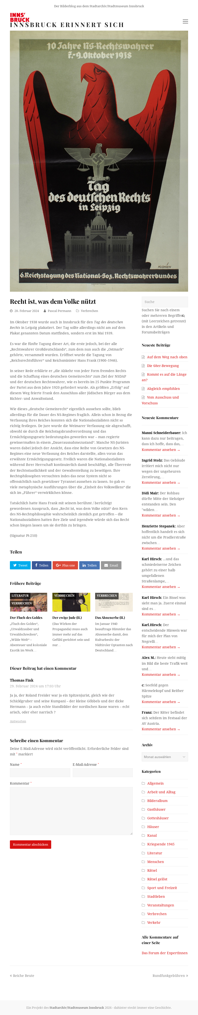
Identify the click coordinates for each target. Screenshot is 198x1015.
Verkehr (154, 923)
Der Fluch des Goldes (26, 617)
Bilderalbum (157, 801)
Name (16, 764)
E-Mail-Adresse (86, 764)
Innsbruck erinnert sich (67, 24)
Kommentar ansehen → (161, 450)
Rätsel (152, 870)
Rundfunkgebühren (169, 976)
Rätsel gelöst (157, 879)
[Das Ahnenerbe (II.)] (114, 602)
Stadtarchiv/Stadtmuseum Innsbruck (77, 1007)
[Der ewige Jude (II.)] (71, 602)
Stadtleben (156, 896)
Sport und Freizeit (162, 888)
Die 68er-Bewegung (163, 366)
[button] (20, 565)
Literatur (20, 595)
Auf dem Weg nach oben (167, 357)
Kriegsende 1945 (161, 844)
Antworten (18, 721)
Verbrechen (89, 311)
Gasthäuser (156, 809)
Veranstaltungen (160, 905)
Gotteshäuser (158, 818)
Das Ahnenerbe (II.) (110, 617)
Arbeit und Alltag (161, 792)
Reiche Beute (23, 976)
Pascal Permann (59, 311)
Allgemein (155, 783)
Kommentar (21, 783)
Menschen (155, 862)
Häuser (153, 827)
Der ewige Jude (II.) (67, 617)
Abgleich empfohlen (163, 389)
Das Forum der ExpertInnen (165, 953)
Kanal (152, 835)
